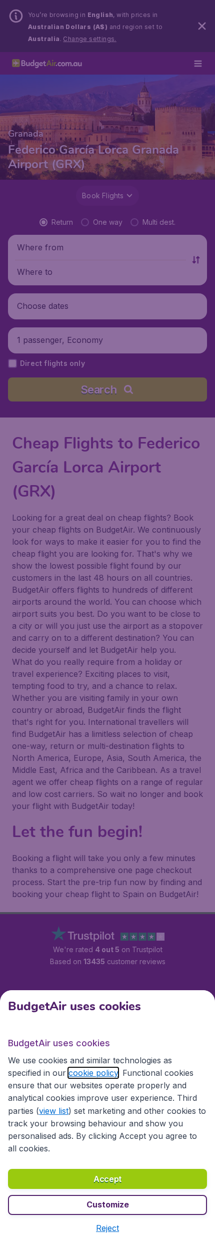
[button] (107, 1228)
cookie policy (93, 1073)
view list (53, 1111)
